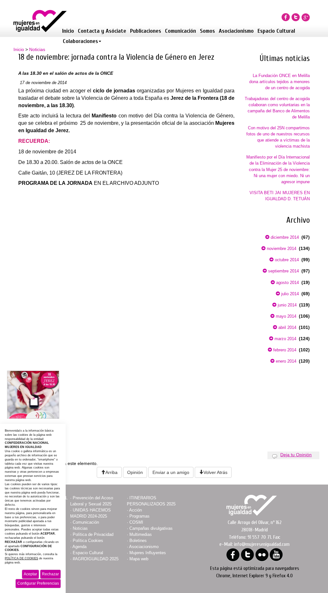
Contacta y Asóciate (102, 31)
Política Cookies (88, 540)
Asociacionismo (236, 31)
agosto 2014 (287, 282)
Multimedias (140, 534)
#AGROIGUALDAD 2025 (96, 558)
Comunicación (180, 31)
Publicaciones (145, 31)
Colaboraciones (80, 41)
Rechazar (50, 574)
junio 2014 (286, 305)
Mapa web (138, 558)
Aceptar (30, 574)
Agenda (79, 546)
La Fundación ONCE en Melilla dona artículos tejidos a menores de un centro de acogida (279, 81)
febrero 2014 (284, 350)
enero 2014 (285, 361)
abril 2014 (286, 327)
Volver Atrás (215, 472)
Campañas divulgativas (151, 528)
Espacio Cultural (276, 31)
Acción (135, 510)
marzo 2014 (284, 338)
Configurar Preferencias (38, 583)
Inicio (68, 31)
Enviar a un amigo (170, 472)
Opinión (135, 472)
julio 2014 (289, 293)
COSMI (136, 522)
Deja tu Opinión (296, 454)
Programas (139, 516)
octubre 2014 (286, 259)
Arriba (111, 472)
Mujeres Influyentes (147, 552)
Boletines (138, 540)
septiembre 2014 (283, 271)
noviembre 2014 (281, 248)
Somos (207, 31)
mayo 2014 (285, 316)
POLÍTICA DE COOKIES (21, 558)
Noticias (37, 49)
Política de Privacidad (93, 534)
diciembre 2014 (284, 237)
